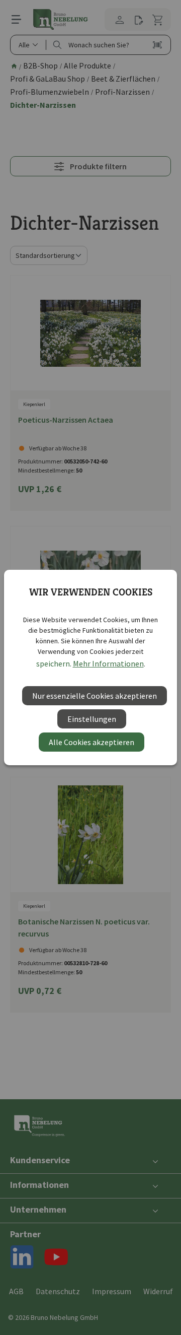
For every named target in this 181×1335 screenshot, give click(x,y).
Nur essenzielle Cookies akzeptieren (94, 696)
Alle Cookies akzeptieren (91, 742)
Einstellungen (91, 719)
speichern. (53, 663)
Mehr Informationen (108, 663)
